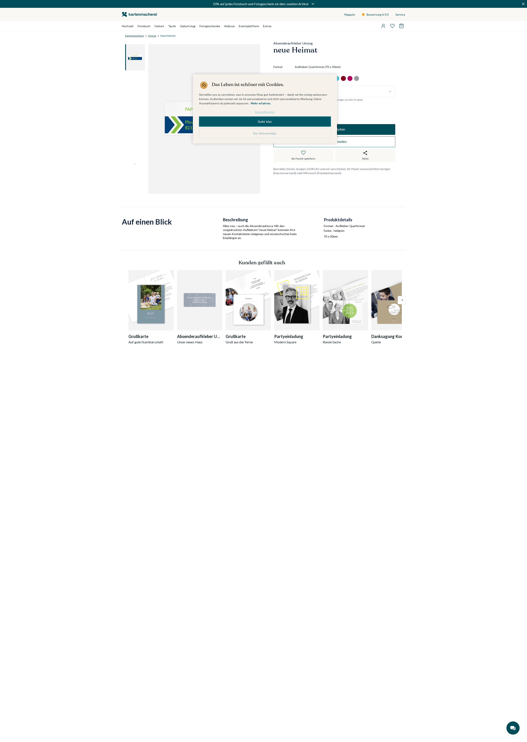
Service (400, 14)
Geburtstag (187, 26)
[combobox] (345, 91)
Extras (267, 26)
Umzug (152, 35)
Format (278, 67)
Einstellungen (265, 112)
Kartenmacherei (134, 35)
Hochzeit (128, 26)
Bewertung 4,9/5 (378, 14)
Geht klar (265, 121)
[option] (343, 78)
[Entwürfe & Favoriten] (392, 26)
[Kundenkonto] (383, 26)
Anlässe (229, 26)
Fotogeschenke (209, 26)
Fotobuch (144, 26)
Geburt (159, 26)
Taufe (172, 26)
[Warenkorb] (401, 26)
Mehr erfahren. (261, 103)
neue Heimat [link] (167, 35)
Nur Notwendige (265, 133)
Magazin (349, 14)
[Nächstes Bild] (135, 164)
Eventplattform (249, 26)
